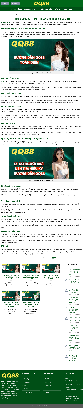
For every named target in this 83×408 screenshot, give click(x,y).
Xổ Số (41, 9)
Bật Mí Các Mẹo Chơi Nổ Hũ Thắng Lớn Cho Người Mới (74, 291)
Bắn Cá (19, 9)
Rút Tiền (26, 389)
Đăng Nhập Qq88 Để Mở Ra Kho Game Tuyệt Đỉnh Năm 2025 (31, 277)
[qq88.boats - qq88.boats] (41, 3)
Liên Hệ (47, 389)
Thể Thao (57, 9)
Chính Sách (48, 385)
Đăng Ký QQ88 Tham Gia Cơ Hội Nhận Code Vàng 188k (11, 277)
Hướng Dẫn (67, 9)
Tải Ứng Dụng (28, 392)
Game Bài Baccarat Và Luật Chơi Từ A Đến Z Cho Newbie (74, 319)
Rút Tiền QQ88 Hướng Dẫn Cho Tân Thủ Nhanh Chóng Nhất (11, 304)
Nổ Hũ (34, 9)
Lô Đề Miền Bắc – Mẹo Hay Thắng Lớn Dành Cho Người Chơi (74, 300)
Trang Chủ (3, 15)
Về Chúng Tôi (48, 379)
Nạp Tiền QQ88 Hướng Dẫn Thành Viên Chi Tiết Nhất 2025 (51, 277)
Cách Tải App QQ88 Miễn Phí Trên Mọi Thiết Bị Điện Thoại (31, 304)
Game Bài (48, 9)
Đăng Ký (26, 379)
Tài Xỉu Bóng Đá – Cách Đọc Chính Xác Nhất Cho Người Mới (74, 310)
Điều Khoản (48, 382)
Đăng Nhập (27, 382)
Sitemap (47, 392)
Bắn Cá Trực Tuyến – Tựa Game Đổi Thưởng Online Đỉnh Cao (74, 282)
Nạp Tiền (26, 385)
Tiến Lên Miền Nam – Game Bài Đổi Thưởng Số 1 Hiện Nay (74, 272)
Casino (27, 9)
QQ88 (13, 9)
